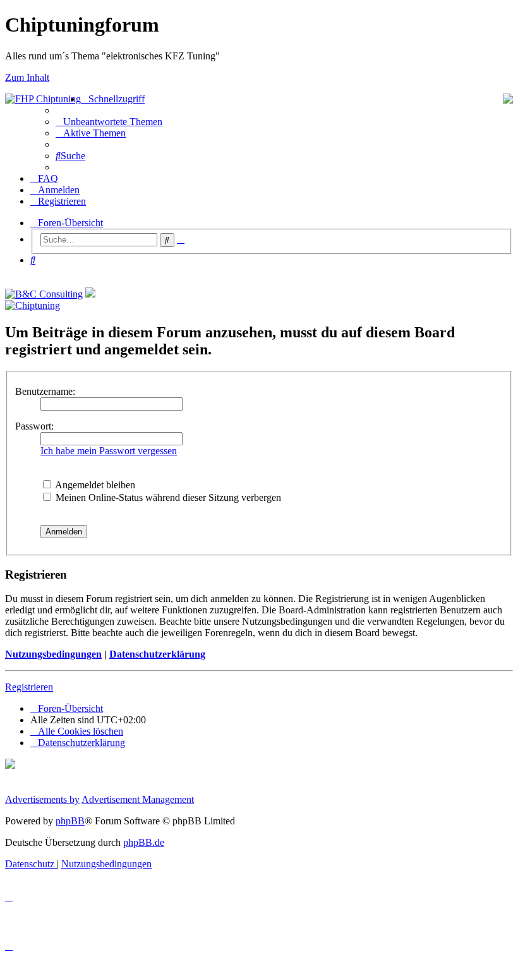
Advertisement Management (137, 799)
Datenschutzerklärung (157, 654)
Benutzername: (45, 391)
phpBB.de (143, 842)
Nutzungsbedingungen (53, 654)
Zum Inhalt (27, 77)
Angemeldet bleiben (94, 484)
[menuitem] (109, 121)
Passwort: (34, 426)
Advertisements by (42, 799)
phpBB (70, 821)
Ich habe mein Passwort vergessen (108, 450)
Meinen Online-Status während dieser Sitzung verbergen (167, 497)
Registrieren (29, 687)
